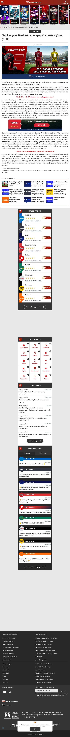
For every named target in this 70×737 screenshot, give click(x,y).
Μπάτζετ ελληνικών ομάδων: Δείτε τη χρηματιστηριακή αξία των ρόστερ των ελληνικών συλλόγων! (35, 410)
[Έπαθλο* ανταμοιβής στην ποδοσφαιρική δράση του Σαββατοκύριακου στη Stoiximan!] (49, 184)
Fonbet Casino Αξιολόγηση (43, 676)
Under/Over (6, 670)
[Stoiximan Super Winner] (49, 200)
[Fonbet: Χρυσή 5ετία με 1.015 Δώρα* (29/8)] (5, 184)
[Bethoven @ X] (10, 692)
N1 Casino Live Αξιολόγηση (43, 682)
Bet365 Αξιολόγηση (8, 653)
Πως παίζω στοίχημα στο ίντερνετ (45, 650)
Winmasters (29, 275)
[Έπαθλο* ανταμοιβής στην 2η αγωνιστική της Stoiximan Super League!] (5, 192)
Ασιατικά (5, 682)
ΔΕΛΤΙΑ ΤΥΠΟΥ (7, 27)
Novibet (27, 225)
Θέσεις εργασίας (7, 705)
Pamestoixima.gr (30, 245)
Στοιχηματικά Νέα (23, 389)
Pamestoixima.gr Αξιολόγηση (11, 647)
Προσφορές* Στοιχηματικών (43, 647)
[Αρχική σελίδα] (1, 27)
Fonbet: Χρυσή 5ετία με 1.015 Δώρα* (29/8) (16, 184)
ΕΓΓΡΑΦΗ (40, 125)
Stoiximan (28, 215)
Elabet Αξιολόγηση (8, 644)
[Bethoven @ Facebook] (4, 692)
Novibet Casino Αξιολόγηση (43, 667)
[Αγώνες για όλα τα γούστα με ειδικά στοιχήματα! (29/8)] (27, 192)
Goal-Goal (5, 667)
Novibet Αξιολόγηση (8, 641)
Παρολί (5, 676)
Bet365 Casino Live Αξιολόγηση (44, 679)
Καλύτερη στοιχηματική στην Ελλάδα (46, 653)
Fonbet (27, 255)
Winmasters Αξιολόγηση (10, 656)
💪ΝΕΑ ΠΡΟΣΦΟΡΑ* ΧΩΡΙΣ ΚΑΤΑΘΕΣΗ (31, 523)
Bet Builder (6, 673)
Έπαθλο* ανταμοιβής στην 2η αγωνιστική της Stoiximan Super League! (16, 192)
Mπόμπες (5, 679)
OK (35, 729)
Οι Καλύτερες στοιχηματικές (44, 644)
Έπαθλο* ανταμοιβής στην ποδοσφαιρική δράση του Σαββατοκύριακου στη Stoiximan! (60, 184)
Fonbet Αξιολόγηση (8, 650)
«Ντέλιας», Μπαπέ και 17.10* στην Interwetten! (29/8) (60, 192)
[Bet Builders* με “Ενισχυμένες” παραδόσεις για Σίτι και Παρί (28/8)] (27, 200)
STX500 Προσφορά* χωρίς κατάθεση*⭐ (32, 464)
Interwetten (28, 285)
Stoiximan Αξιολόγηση (9, 638)
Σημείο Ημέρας (7, 664)
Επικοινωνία (39, 656)
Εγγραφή (63, 691)
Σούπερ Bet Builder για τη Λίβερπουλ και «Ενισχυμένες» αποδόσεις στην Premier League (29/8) (37, 184)
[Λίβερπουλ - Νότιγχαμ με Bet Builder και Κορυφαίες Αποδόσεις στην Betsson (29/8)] (5, 200)
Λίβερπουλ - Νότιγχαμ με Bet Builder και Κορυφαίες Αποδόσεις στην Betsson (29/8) (14, 200)
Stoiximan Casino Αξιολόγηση (43, 664)
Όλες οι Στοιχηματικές (33, 307)
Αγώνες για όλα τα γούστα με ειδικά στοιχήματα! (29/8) (37, 192)
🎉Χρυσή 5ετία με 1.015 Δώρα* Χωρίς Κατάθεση (35, 512)
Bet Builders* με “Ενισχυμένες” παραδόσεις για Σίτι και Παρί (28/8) (37, 200)
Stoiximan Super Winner (59, 199)
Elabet (27, 235)
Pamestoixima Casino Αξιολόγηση (45, 673)
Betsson (27, 295)
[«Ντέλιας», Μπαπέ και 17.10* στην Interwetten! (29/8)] (49, 192)
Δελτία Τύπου (35, 31)
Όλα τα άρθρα (33, 441)
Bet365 (27, 265)
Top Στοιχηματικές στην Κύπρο (44, 641)
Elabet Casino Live (40, 670)
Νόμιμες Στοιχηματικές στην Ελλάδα (46, 638)
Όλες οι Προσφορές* (34, 567)
